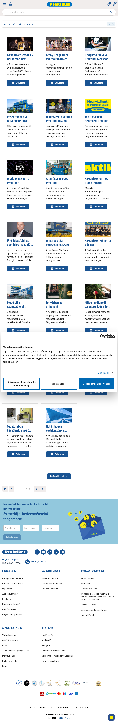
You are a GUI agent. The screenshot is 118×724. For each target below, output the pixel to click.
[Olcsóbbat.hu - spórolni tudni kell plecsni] (88, 683)
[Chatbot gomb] (111, 717)
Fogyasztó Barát (88, 605)
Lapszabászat (8, 589)
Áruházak (85, 583)
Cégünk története (10, 640)
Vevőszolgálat (87, 578)
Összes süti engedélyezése (96, 383)
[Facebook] (37, 552)
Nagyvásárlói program (12, 614)
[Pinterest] (56, 552)
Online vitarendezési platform (94, 610)
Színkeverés (8, 599)
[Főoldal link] (59, 4)
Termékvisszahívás (50, 661)
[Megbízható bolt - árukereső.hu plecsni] (67, 683)
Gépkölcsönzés (9, 609)
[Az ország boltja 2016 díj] (50, 683)
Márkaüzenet (8, 656)
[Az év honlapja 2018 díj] (34, 683)
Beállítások (103, 373)
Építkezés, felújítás (50, 578)
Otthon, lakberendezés (52, 583)
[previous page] (11, 489)
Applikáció (46, 640)
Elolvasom (20, 82)
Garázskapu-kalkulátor (12, 583)
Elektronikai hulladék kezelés (55, 651)
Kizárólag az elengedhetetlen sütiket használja (21, 384)
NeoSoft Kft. (64, 718)
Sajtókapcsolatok (10, 661)
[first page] (5, 489)
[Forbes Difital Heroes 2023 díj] (27, 683)
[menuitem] (4, 4)
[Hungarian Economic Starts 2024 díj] (19, 683)
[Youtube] (43, 552)
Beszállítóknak (87, 615)
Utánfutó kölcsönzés (11, 604)
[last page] (43, 489)
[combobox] (59, 12)
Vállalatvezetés (9, 635)
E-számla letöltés (89, 589)
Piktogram (46, 645)
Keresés (111, 24)
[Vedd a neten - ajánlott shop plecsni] (76, 683)
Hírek (4, 645)
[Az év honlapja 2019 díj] (42, 683)
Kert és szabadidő (50, 589)
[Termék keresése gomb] (111, 12)
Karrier (5, 666)
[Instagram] (62, 552)
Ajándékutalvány (10, 594)
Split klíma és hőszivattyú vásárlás (57, 656)
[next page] (37, 489)
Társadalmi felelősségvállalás (15, 651)
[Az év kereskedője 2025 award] (98, 683)
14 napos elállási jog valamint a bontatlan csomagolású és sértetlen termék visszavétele (97, 597)
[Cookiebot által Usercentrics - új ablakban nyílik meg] (102, 336)
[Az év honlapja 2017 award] (58, 683)
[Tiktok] (49, 552)
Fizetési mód (47, 635)
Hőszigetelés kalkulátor (12, 578)
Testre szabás (57, 383)
